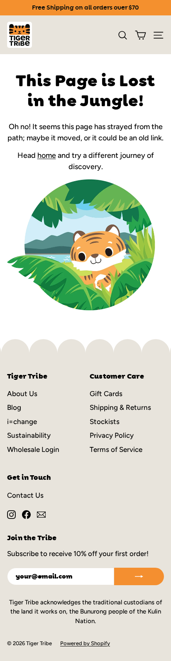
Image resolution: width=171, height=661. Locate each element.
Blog (14, 407)
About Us (22, 393)
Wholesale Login (33, 449)
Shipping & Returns (120, 407)
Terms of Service (116, 449)
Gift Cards (106, 393)
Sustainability (29, 435)
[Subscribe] (139, 576)
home (46, 155)
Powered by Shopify (85, 643)
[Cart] (140, 35)
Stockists (105, 421)
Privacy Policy (112, 435)
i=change (22, 421)
